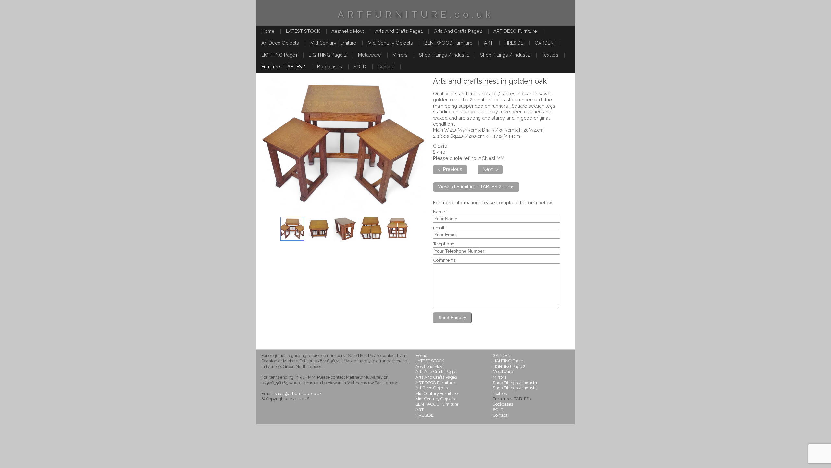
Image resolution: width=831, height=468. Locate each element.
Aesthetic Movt (347, 31)
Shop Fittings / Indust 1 (444, 55)
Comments (444, 260)
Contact (386, 66)
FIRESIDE (513, 43)
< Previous (450, 169)
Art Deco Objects (280, 43)
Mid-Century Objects (390, 43)
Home (268, 31)
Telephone (443, 244)
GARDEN (544, 43)
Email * (440, 228)
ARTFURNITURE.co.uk (415, 14)
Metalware (369, 55)
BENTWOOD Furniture (448, 43)
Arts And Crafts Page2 (458, 31)
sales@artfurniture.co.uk (298, 393)
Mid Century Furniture (333, 43)
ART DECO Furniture (515, 31)
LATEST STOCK (303, 31)
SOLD (359, 66)
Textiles (550, 55)
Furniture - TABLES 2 (283, 66)
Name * (440, 212)
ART (488, 43)
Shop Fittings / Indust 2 (505, 55)
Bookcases (329, 66)
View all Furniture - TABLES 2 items (476, 186)
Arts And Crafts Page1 (399, 31)
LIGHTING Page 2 (328, 55)
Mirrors (400, 55)
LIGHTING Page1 (279, 55)
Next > (490, 169)
